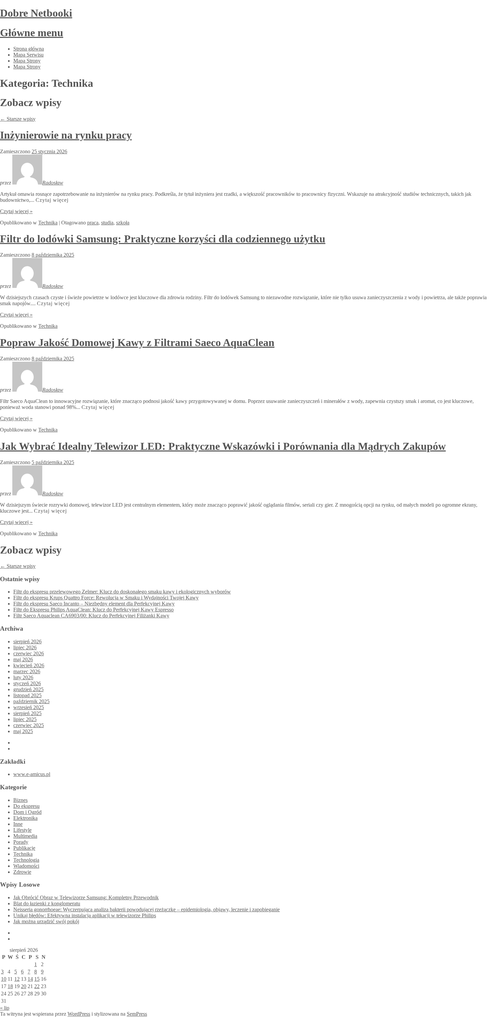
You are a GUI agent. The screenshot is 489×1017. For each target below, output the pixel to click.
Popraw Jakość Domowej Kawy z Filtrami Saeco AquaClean (137, 342)
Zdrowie (22, 872)
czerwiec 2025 (28, 725)
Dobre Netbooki (36, 13)
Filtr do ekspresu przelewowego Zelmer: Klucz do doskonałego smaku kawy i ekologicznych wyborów (122, 591)
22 (37, 986)
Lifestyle (22, 830)
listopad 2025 (27, 695)
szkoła (122, 222)
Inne (18, 824)
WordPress (79, 1014)
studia (107, 222)
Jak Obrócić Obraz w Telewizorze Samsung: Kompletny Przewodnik (86, 897)
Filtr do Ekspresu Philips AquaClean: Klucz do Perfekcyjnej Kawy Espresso (93, 609)
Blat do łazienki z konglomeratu (46, 903)
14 (30, 979)
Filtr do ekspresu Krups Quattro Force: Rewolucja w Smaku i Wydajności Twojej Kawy (106, 597)
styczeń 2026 (27, 683)
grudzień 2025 (28, 689)
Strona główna (28, 49)
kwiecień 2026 (28, 665)
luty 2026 (23, 677)
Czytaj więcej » (16, 211)
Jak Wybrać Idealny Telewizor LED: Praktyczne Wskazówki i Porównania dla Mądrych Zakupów (223, 446)
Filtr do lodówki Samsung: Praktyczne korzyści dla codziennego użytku (162, 239)
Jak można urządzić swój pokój (46, 921)
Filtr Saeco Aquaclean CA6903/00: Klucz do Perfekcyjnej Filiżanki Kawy (91, 615)
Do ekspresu (26, 806)
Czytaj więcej (52, 200)
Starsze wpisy (18, 119)
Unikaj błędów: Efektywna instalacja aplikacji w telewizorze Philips (84, 915)
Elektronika (25, 818)
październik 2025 (31, 701)
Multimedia (25, 836)
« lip (4, 1008)
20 (23, 986)
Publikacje (24, 848)
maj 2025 (23, 731)
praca (92, 222)
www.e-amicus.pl (31, 774)
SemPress (137, 1014)
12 (17, 979)
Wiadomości (26, 866)
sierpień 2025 (27, 713)
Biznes (20, 800)
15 (37, 979)
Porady (20, 842)
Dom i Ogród (27, 812)
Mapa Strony (27, 61)
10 (3, 979)
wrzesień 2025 (28, 707)
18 (10, 986)
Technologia (26, 860)
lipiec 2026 (25, 647)
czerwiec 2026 (28, 653)
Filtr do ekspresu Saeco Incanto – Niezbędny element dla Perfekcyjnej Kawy (94, 603)
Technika (48, 222)
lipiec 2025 (25, 719)
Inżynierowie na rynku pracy (66, 135)
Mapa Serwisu (28, 55)
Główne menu (31, 33)
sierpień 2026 (27, 641)
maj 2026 (23, 659)
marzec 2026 (26, 671)
